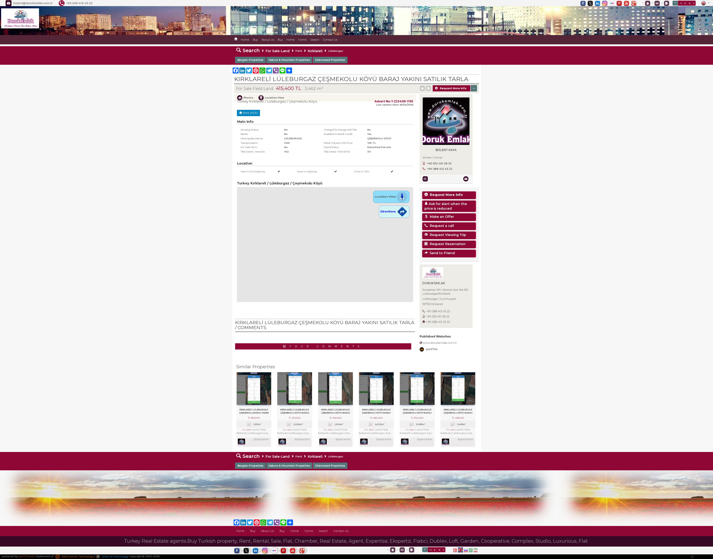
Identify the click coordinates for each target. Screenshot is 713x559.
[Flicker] (612, 3)
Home (245, 39)
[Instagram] (605, 3)
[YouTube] (627, 3)
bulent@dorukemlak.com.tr (33, 3)
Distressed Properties (330, 60)
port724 (431, 349)
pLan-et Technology (114, 556)
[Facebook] (583, 3)
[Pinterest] (620, 3)
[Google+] (634, 3)
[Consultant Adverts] (426, 178)
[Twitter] (591, 3)
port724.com (26, 556)
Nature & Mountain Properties (289, 60)
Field (298, 50)
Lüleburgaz (335, 50)
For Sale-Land (278, 51)
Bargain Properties (250, 60)
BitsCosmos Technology (77, 556)
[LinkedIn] (598, 3)
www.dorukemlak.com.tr (439, 343)
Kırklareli (315, 51)
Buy (255, 39)
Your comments (326, 346)
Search (314, 39)
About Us (267, 39)
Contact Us (330, 39)
